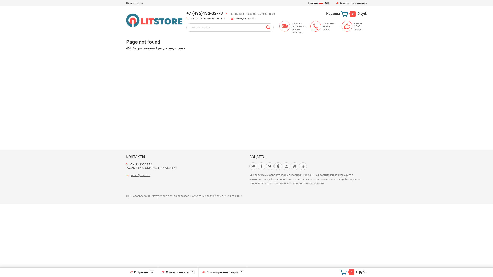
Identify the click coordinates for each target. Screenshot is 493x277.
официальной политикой (284, 178)
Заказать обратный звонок (207, 18)
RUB (318, 2)
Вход (342, 2)
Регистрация (359, 2)
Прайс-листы (134, 2)
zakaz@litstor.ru (245, 18)
